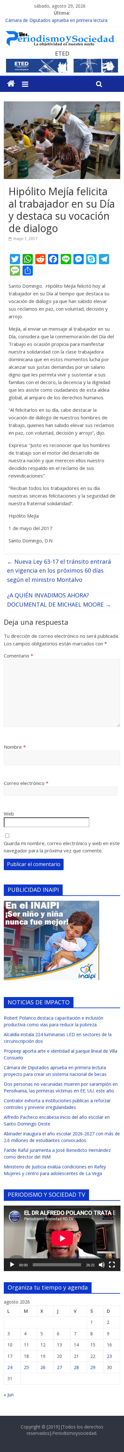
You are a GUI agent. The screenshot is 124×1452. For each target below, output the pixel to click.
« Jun (9, 1395)
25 (26, 1367)
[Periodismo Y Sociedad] (11, 83)
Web (9, 813)
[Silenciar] (102, 1265)
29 (92, 1367)
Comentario (18, 655)
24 (9, 1367)
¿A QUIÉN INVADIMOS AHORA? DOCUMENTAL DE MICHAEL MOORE (59, 599)
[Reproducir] (12, 1265)
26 (42, 1367)
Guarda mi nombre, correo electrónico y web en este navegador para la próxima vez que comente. (62, 847)
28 (76, 1367)
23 (109, 1356)
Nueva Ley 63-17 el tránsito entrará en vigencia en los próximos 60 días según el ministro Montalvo (59, 571)
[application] (62, 1238)
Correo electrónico (26, 783)
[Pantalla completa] (112, 1265)
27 (59, 1367)
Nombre (15, 747)
